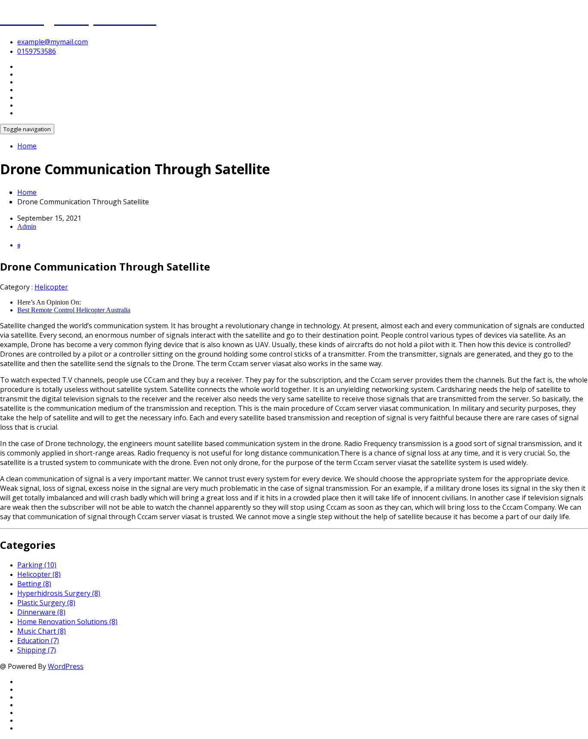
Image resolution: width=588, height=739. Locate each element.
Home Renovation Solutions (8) (67, 621)
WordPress (66, 666)
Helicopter (51, 287)
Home (27, 146)
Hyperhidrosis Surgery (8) (58, 593)
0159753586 (36, 51)
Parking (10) (36, 565)
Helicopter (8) (39, 574)
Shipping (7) (36, 650)
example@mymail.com (52, 41)
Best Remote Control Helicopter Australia (73, 310)
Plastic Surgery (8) (46, 602)
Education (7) (38, 640)
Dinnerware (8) (41, 612)
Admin (26, 226)
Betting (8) (34, 583)
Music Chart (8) (41, 631)
